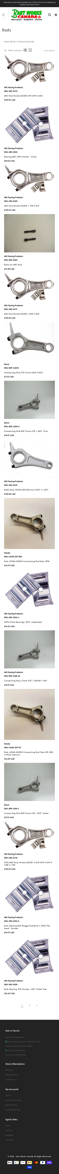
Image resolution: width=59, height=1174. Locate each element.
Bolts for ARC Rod (13, 265)
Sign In (8, 1095)
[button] (3, 15)
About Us (9, 1070)
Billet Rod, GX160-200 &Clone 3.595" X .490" (26, 490)
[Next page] (37, 1005)
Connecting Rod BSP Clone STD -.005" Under (26, 813)
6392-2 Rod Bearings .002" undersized (23, 622)
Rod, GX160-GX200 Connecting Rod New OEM (26, 561)
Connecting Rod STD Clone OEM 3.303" (23, 373)
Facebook (9, 1140)
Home (7, 1125)
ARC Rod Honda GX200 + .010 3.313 (21, 206)
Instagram (9, 1135)
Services (8, 1130)
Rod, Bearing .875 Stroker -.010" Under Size (25, 989)
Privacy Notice (11, 1075)
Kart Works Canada (24, 1156)
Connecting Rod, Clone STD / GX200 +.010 (25, 681)
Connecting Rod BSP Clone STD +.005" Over (26, 431)
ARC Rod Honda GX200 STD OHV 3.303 (23, 96)
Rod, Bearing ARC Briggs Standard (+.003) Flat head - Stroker (27, 927)
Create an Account (13, 1100)
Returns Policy (11, 1105)
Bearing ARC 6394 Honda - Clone (20, 157)
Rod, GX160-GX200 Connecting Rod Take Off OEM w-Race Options (28, 753)
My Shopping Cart (13, 1110)
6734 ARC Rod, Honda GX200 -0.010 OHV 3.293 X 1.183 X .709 (28, 864)
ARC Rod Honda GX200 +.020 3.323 (21, 314)
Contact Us (10, 1079)
